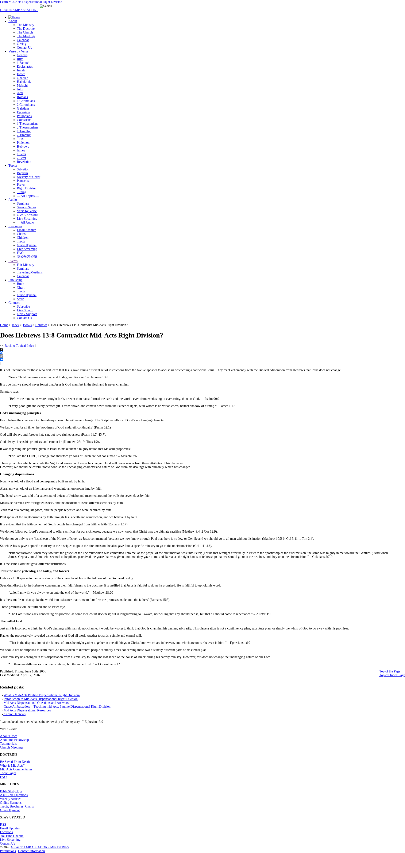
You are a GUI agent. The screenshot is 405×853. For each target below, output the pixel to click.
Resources (15, 226)
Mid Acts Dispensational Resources (27, 710)
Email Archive (26, 230)
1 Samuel (23, 62)
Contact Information (31, 851)
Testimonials (8, 743)
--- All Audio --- (27, 222)
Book (20, 283)
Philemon (23, 142)
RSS (3, 824)
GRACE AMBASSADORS (19, 10)
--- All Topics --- (28, 196)
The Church (25, 32)
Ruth (20, 59)
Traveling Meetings (30, 272)
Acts (20, 93)
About (12, 21)
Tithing (21, 192)
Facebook (6, 832)
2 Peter (21, 158)
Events (13, 261)
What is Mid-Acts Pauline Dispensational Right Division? (42, 695)
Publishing (15, 280)
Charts (21, 234)
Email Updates (10, 828)
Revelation (24, 161)
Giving (21, 44)
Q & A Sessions (27, 215)
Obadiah (22, 78)
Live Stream (25, 310)
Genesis (22, 55)
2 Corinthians (26, 104)
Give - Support (27, 314)
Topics (12, 165)
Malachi (22, 85)
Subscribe (23, 306)
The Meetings (26, 36)
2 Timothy (24, 135)
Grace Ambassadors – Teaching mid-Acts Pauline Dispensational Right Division (57, 706)
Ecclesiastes (25, 66)
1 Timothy (24, 131)
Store (20, 299)
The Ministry (25, 25)
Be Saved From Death (15, 761)
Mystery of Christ (28, 177)
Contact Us (24, 47)
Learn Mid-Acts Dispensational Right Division (31, 2)
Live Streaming (27, 218)
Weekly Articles (10, 799)
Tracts (21, 241)
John (20, 89)
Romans (22, 97)
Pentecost (23, 180)
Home (4, 325)
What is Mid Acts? (12, 765)
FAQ (20, 252)
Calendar (23, 40)
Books (27, 325)
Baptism (22, 173)
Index (15, 325)
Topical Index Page (392, 675)
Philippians (24, 116)
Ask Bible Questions (14, 795)
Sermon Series (26, 207)
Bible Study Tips (11, 791)
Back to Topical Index (19, 345)
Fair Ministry (25, 264)
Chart (20, 287)
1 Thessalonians (27, 123)
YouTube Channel (12, 836)
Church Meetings (11, 747)
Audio (12, 199)
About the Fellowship (14, 740)
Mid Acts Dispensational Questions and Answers (36, 702)
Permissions (8, 851)
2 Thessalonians (27, 127)
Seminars (23, 203)
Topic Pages (8, 773)
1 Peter (21, 154)
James (21, 150)
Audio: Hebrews (14, 714)
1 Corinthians (26, 101)
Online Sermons (11, 802)
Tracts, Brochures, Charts (17, 806)
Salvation (23, 169)
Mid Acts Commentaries (16, 769)
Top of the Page (389, 671)
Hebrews (23, 146)
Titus (20, 139)
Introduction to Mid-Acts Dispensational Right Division (41, 699)
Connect (14, 302)
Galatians (23, 108)
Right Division (26, 188)
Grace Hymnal (26, 245)
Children (22, 237)
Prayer (21, 184)
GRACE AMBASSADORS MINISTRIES (40, 847)
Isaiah (21, 70)
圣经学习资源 (27, 256)
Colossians (24, 120)
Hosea (21, 74)
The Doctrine (26, 28)
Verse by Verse (18, 51)
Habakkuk (24, 81)
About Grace (8, 736)
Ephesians (23, 112)
